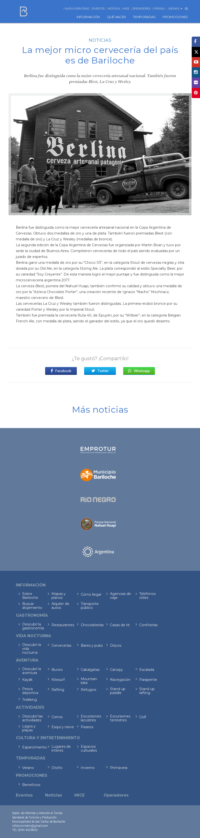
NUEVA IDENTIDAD (77, 8)
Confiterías (148, 625)
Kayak (27, 680)
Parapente (148, 680)
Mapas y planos (58, 596)
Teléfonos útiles (147, 596)
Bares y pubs (92, 645)
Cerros (56, 717)
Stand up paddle (117, 691)
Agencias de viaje (120, 596)
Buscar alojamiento (32, 606)
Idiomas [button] (174, 8)
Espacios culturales (89, 748)
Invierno (88, 768)
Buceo (57, 670)
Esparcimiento (33, 747)
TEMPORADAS (144, 17)
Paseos (87, 727)
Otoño (56, 768)
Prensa (158, 8)
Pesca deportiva (30, 691)
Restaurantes (62, 625)
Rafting (57, 690)
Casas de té (120, 625)
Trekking (29, 700)
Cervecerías (61, 645)
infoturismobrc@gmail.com (30, 826)
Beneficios (31, 785)
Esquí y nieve (62, 727)
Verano (28, 768)
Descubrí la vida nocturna (31, 648)
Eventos (98, 8)
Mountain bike (89, 681)
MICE (126, 8)
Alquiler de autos (60, 606)
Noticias (114, 8)
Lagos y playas (29, 728)
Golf (142, 717)
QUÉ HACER (116, 17)
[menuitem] (88, 17)
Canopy (116, 670)
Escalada (146, 670)
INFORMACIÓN (88, 17)
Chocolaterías (92, 625)
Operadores (141, 8)
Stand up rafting (147, 691)
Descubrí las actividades (32, 718)
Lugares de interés (61, 748)
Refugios (88, 690)
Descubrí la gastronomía (33, 626)
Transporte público (90, 606)
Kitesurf (58, 680)
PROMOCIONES (175, 17)
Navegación (120, 680)
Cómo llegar (91, 594)
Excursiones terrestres (120, 718)
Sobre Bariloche (30, 596)
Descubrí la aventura (31, 671)
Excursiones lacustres (91, 718)
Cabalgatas (90, 670)
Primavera (118, 768)
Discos (115, 645)
